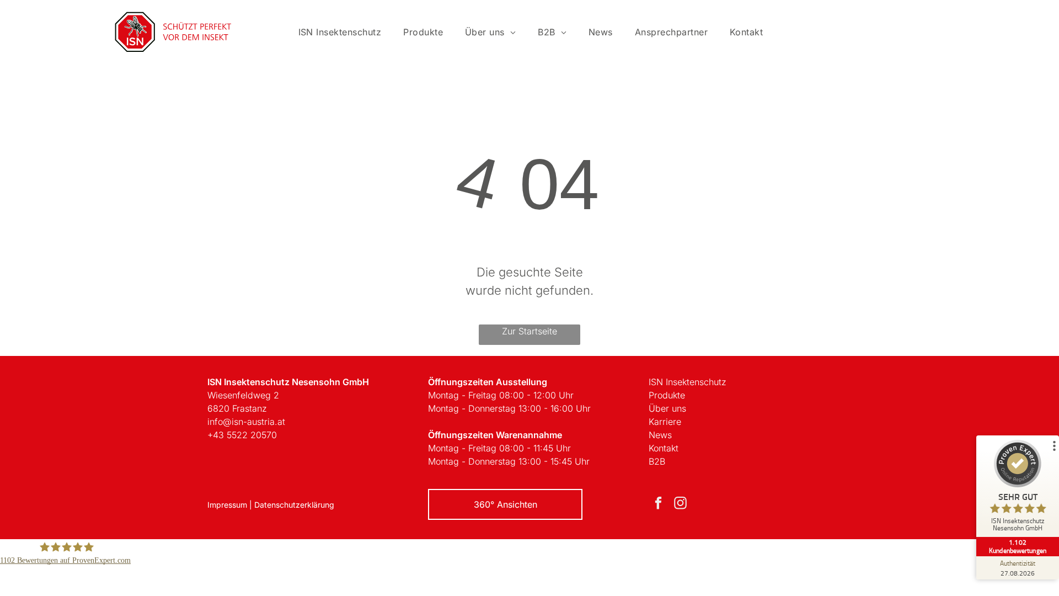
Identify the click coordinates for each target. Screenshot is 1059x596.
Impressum (227, 504)
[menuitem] (340, 32)
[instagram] (680, 504)
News (660, 434)
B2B (657, 461)
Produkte (667, 395)
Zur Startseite (529, 331)
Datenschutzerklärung (294, 504)
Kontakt (663, 448)
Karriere (665, 421)
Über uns (667, 408)
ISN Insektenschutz (687, 381)
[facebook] (658, 504)
